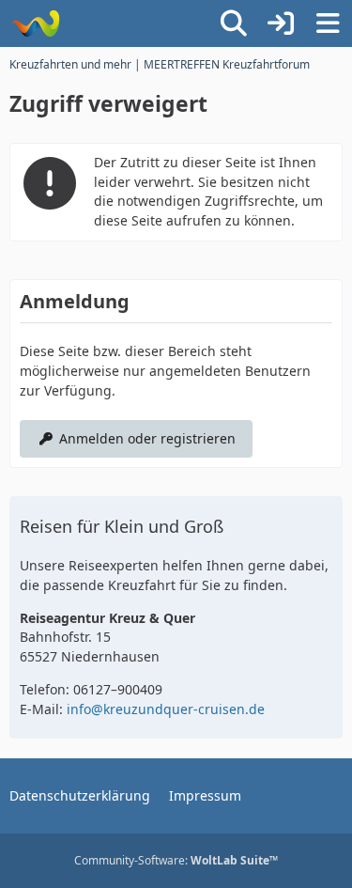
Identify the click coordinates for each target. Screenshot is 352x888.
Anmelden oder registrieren (147, 438)
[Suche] (234, 23)
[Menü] (327, 23)
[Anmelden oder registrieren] (280, 23)
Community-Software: (176, 860)
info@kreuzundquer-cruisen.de (166, 709)
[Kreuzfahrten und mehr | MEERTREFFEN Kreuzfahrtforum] (35, 23)
